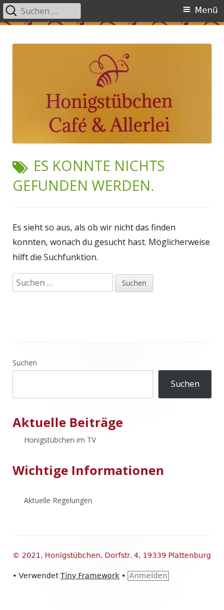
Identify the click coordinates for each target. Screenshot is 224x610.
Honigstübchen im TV (60, 440)
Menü (206, 10)
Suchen (25, 363)
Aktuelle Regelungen (58, 500)
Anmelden (148, 575)
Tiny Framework (89, 575)
